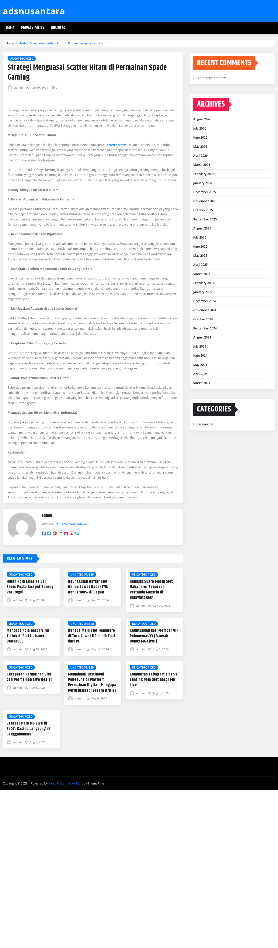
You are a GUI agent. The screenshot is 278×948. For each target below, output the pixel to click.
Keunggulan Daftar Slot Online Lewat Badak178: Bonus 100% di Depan (88, 587)
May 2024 (200, 365)
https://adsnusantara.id (72, 524)
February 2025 (203, 283)
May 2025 (200, 255)
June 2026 (200, 137)
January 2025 (202, 292)
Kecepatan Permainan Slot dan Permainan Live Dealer (29, 677)
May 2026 (200, 146)
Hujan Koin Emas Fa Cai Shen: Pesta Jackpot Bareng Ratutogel (30, 587)
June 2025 (200, 246)
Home (10, 28)
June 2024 (200, 355)
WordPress (56, 783)
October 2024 (203, 319)
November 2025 (204, 201)
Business (58, 28)
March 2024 (201, 383)
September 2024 (205, 328)
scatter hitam (116, 145)
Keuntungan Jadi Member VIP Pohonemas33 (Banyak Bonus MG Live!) (154, 636)
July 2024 (199, 346)
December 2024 (204, 301)
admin (18, 87)
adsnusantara (34, 11)
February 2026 (203, 174)
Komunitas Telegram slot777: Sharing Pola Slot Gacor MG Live (154, 679)
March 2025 (201, 274)
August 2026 (202, 119)
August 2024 (202, 337)
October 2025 (203, 210)
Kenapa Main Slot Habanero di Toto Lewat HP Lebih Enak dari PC (92, 636)
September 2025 (205, 219)
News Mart (75, 783)
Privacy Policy (32, 28)
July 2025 (199, 237)
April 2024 (200, 374)
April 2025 (200, 265)
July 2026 (199, 128)
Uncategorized (203, 424)
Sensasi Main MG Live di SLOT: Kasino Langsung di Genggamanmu (28, 728)
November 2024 (204, 310)
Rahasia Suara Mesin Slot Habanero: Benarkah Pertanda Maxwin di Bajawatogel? (151, 589)
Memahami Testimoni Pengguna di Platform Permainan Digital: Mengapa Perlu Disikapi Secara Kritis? (92, 682)
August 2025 (202, 228)
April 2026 (200, 156)
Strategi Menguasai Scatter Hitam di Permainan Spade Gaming (61, 43)
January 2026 (202, 183)
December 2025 (204, 192)
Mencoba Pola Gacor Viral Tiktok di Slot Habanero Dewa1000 (28, 636)
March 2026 (201, 165)
